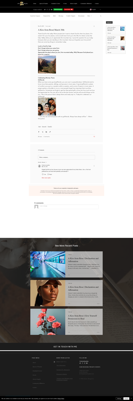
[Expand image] (47, 64)
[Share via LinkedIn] (46, 132)
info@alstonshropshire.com (87, 374)
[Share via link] (50, 132)
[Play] (54, 362)
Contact (35, 387)
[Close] (131, 398)
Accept (126, 398)
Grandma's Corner (37, 371)
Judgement (109, 22)
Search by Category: (35, 16)
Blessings (61, 16)
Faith (39, 126)
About (34, 362)
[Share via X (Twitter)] (42, 132)
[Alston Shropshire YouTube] (51, 9)
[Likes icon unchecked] (43, 174)
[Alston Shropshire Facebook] (47, 9)
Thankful (50, 126)
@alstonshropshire (84, 361)
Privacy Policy (60, 398)
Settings (119, 398)
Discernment (81, 16)
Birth (54, 16)
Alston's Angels (37, 379)
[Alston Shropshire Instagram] (49, 9)
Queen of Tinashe (37, 366)
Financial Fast (46, 16)
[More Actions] (94, 166)
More (88, 16)
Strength (44, 126)
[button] (100, 15)
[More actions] (94, 26)
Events (34, 375)
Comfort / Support (70, 16)
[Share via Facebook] (38, 132)
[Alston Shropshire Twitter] (45, 9)
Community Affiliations (39, 383)
